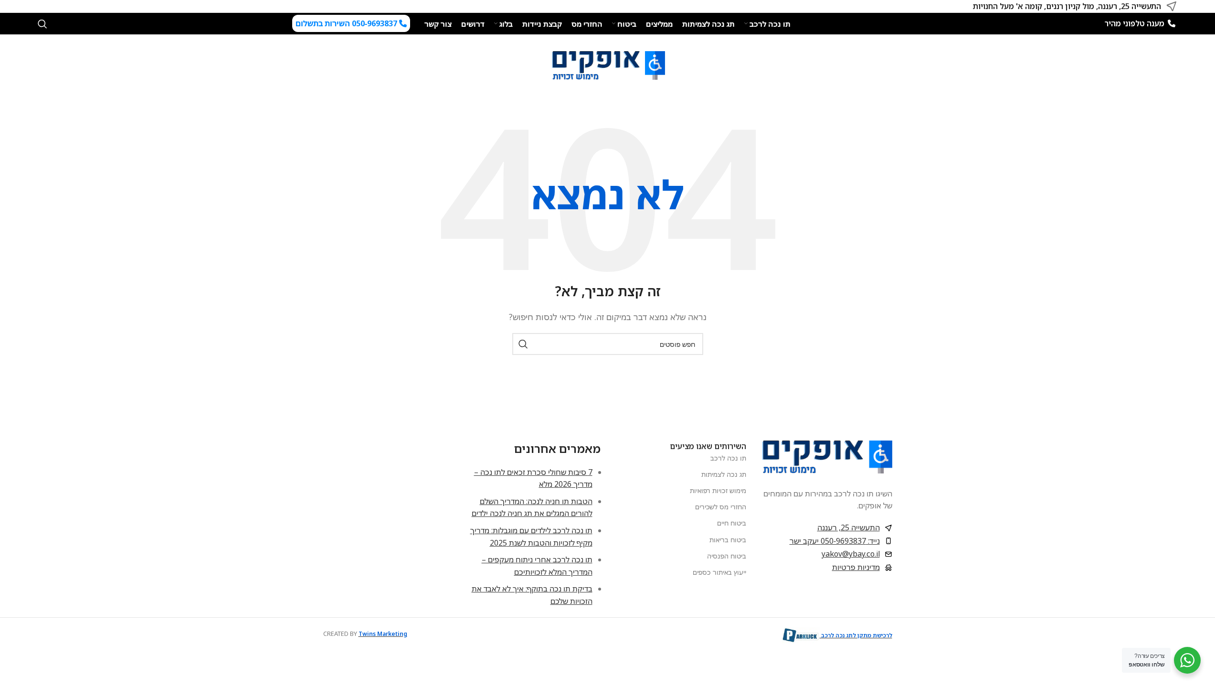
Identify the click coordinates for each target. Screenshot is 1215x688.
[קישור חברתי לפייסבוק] (55, 6)
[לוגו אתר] (607, 64)
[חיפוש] (42, 23)
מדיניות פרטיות (856, 567)
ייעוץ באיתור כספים (719, 572)
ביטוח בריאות (727, 539)
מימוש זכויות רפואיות (718, 490)
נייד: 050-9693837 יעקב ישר (835, 541)
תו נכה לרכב (728, 457)
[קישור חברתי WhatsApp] (43, 6)
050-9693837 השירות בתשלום (347, 23)
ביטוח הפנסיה (726, 555)
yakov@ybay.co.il (851, 553)
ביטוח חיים (731, 522)
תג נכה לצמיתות (723, 474)
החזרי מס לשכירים (720, 506)
